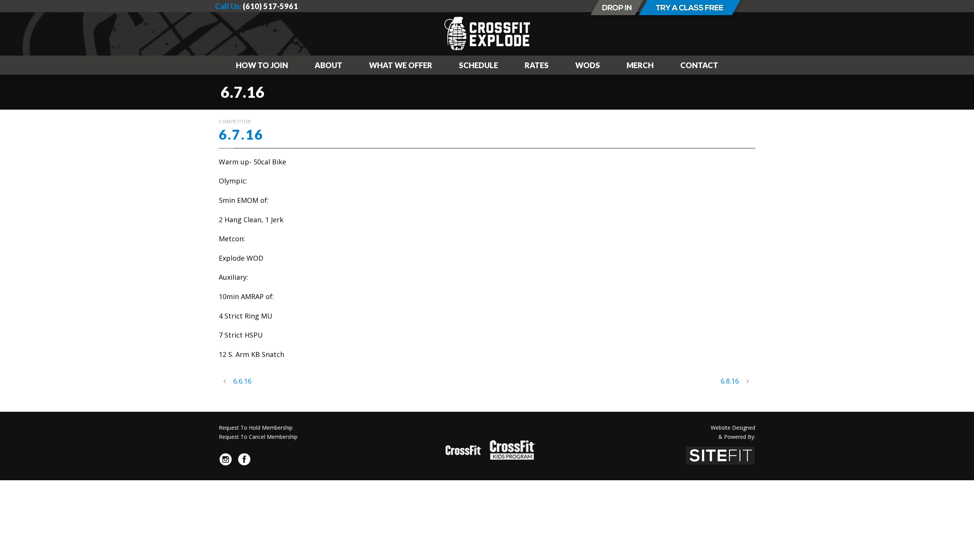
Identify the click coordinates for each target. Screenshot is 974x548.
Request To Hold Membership (256, 427)
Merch (640, 65)
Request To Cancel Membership (258, 436)
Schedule (478, 65)
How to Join (262, 65)
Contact (699, 65)
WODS (587, 65)
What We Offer (400, 65)
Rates (537, 65)
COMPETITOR (235, 121)
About (328, 65)
